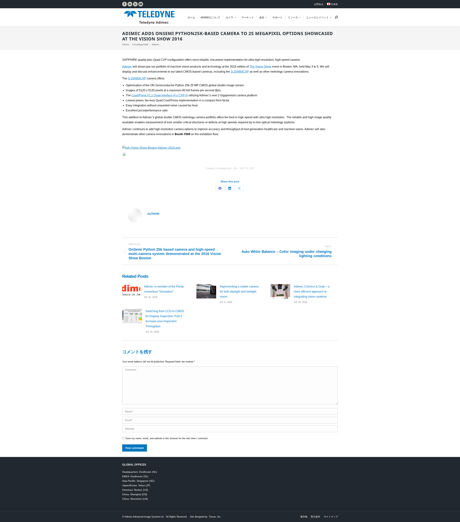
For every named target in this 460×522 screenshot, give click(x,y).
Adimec (127, 66)
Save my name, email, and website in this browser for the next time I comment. (166, 438)
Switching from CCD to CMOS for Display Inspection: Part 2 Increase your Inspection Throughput (165, 319)
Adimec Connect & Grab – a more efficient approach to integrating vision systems (311, 291)
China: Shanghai (131, 494)
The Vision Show (260, 66)
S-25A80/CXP (240, 71)
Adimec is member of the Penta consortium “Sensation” (164, 289)
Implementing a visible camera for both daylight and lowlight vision (239, 291)
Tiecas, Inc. (215, 516)
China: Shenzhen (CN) (135, 498)
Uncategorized (224, 168)
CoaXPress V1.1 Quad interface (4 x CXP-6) (160, 95)
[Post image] (131, 290)
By (235, 168)
